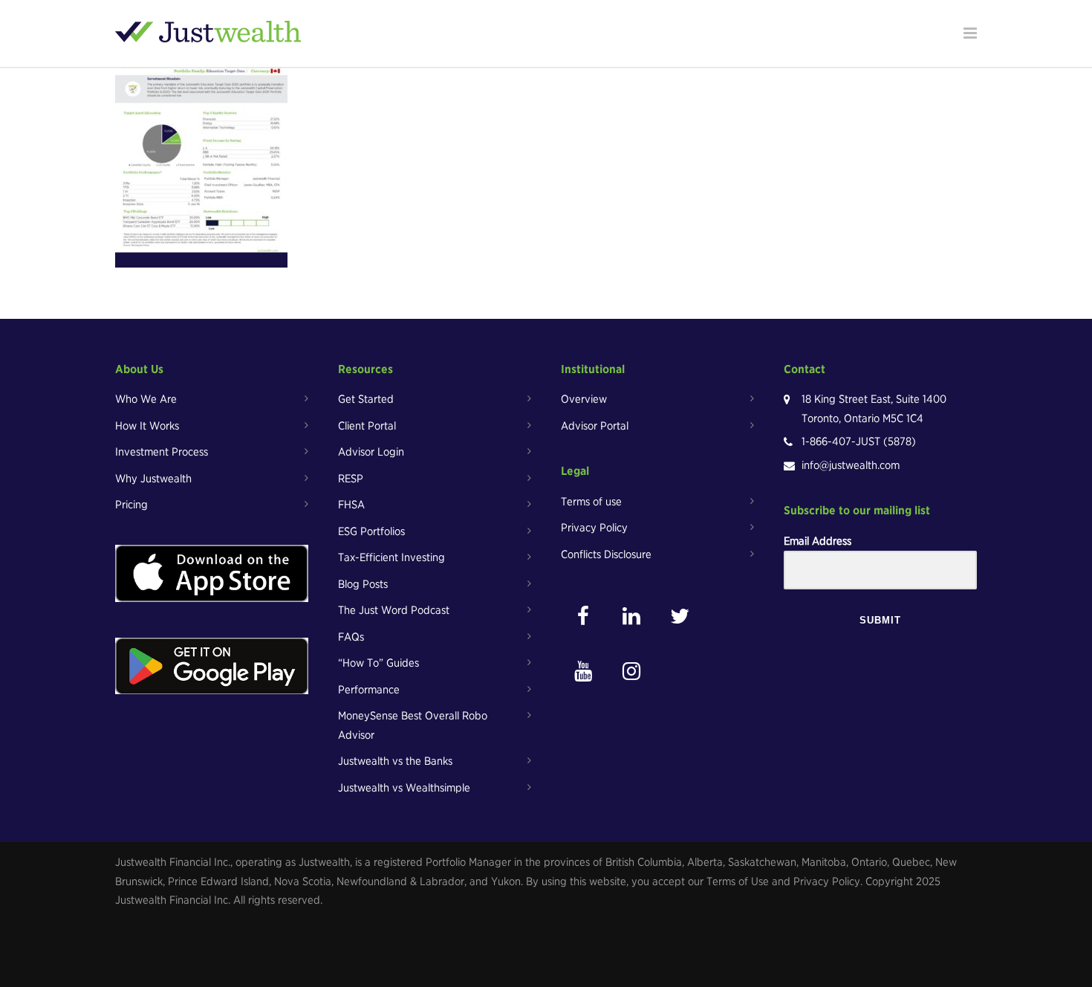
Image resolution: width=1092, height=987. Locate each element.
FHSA (351, 504)
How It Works (147, 426)
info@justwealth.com (851, 465)
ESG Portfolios (371, 531)
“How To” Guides (378, 663)
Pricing (131, 504)
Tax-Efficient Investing (391, 557)
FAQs (351, 637)
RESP (350, 478)
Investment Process (161, 452)
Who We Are (146, 399)
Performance (369, 689)
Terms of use (591, 501)
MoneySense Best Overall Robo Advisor (412, 725)
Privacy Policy (594, 527)
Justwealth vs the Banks (395, 761)
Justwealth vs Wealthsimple (404, 788)
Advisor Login (371, 452)
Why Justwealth (153, 478)
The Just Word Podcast (393, 610)
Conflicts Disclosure (606, 554)
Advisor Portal (594, 426)
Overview (584, 399)
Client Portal (367, 426)
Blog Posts (363, 584)
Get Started (366, 399)
